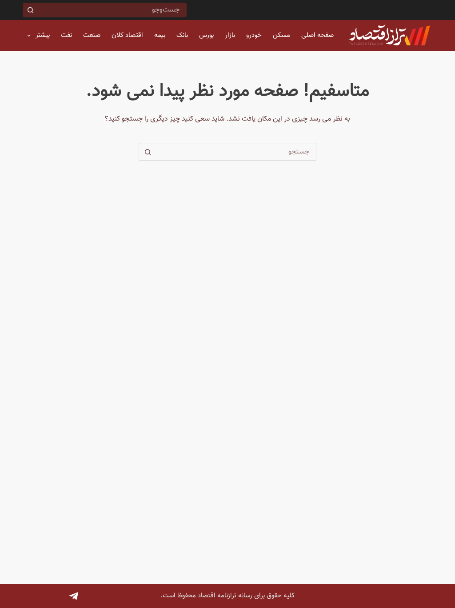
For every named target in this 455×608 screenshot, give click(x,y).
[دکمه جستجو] (30, 10)
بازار (230, 35)
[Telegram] (73, 596)
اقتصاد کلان (127, 35)
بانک (182, 35)
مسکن (281, 35)
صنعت (91, 35)
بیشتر (43, 35)
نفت (66, 35)
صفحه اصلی (317, 35)
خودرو (254, 35)
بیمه (159, 35)
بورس (206, 35)
